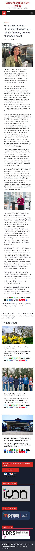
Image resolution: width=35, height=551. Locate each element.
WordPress (5, 548)
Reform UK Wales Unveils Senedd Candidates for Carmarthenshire (14, 395)
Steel (8, 306)
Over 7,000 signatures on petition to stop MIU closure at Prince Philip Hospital (17, 439)
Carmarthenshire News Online (18, 4)
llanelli (28, 303)
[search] (31, 13)
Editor (6, 39)
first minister (21, 303)
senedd (4, 306)
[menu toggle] (8, 12)
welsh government (17, 306)
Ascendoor (15, 546)
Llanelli (6, 22)
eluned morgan (11, 303)
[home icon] (4, 13)
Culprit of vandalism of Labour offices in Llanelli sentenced (17, 348)
